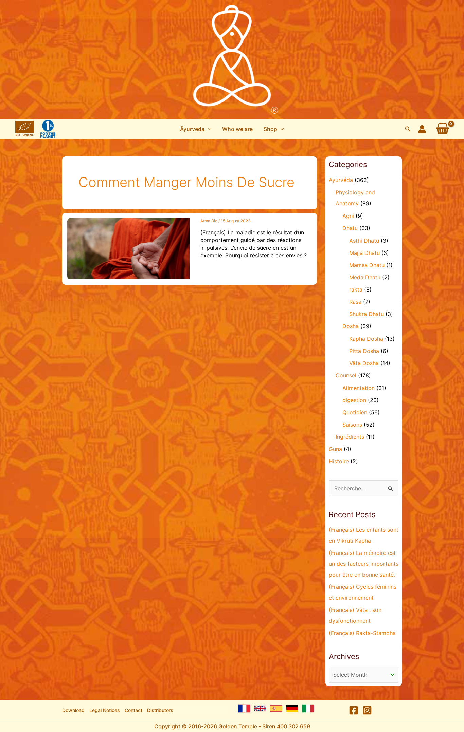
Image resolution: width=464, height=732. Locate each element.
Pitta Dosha (364, 351)
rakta (355, 289)
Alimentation (358, 387)
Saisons (352, 424)
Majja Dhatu (364, 252)
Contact (133, 710)
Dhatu (350, 228)
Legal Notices (104, 710)
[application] (207, 129)
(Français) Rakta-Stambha (362, 633)
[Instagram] (367, 710)
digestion (354, 400)
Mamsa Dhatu (367, 265)
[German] (292, 708)
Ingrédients (350, 436)
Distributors (160, 710)
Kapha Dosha (366, 338)
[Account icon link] (422, 129)
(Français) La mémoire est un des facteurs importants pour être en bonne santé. (363, 563)
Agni (348, 215)
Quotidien (354, 412)
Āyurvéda (341, 179)
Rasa (355, 301)
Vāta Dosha (364, 363)
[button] (196, 129)
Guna (335, 449)
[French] (244, 708)
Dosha (350, 326)
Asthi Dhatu (364, 240)
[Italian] (308, 708)
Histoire (339, 461)
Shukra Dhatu (366, 314)
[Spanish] (276, 708)
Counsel (346, 375)
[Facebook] (353, 710)
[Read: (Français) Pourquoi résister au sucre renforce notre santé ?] (128, 247)
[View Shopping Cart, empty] (442, 128)
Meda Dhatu (364, 277)
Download (73, 710)
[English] (260, 708)
